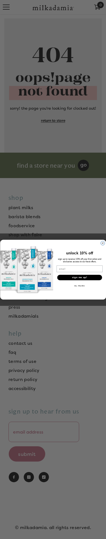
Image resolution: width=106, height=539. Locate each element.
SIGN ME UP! (79, 277)
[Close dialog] (103, 243)
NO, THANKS (79, 286)
